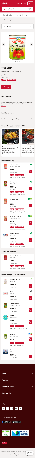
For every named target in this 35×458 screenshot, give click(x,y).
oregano (12, 334)
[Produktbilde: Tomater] (15, 61)
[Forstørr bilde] (17, 47)
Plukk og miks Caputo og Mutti (17, 177)
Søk (29, 9)
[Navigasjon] (25, 3)
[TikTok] (20, 408)
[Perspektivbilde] (19, 61)
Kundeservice (6, 393)
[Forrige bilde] (3, 44)
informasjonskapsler (20, 453)
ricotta (12, 315)
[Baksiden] (17, 61)
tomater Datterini (15, 256)
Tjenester (5, 380)
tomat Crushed (14, 233)
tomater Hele (14, 165)
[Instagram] (7, 408)
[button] (17, 26)
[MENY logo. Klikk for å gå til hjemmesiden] (5, 3)
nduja (11, 291)
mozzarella (13, 350)
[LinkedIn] (16, 408)
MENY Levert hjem (8, 386)
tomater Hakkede (15, 216)
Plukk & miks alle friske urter (17, 345)
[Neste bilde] (31, 44)
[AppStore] (16, 422)
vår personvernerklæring (7, 453)
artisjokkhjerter (14, 303)
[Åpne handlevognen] (30, 3)
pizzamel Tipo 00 (15, 279)
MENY (4, 373)
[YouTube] (11, 408)
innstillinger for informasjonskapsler (21, 455)
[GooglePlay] (6, 422)
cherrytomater (14, 182)
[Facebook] (3, 408)
